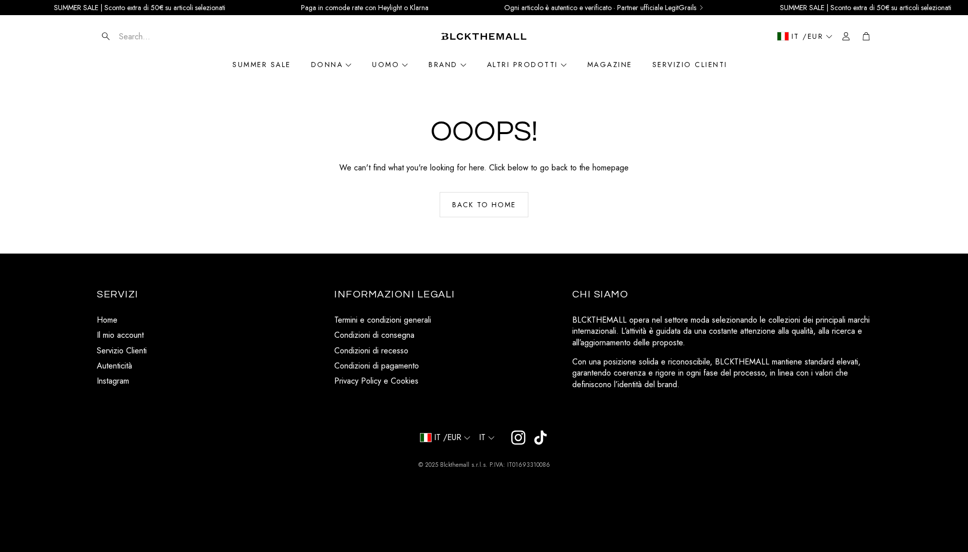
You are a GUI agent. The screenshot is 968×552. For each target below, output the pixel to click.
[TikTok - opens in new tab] (540, 438)
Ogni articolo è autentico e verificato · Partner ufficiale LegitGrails (600, 7)
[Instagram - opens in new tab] (518, 438)
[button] (157, 36)
